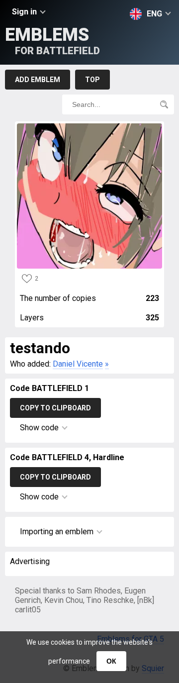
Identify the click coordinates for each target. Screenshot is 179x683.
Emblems (52, 40)
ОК (111, 661)
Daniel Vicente (78, 364)
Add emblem (37, 80)
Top (92, 80)
